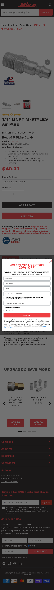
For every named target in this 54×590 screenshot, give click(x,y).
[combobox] (7, 294)
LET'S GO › (27, 315)
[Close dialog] (50, 261)
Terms (10, 327)
